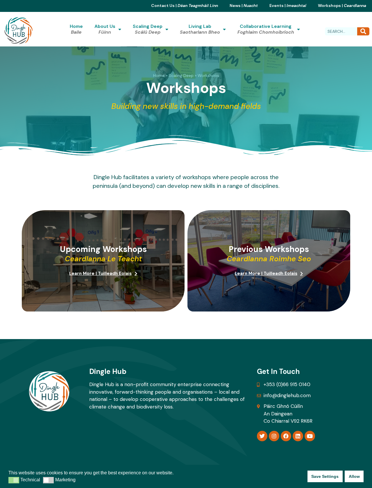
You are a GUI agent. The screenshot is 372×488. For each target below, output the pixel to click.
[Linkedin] (298, 436)
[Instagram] (274, 436)
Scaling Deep (181, 75)
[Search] (363, 31)
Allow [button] (354, 476)
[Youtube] (310, 436)
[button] (13, 480)
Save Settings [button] (325, 476)
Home (158, 75)
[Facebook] (286, 436)
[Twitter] (262, 436)
